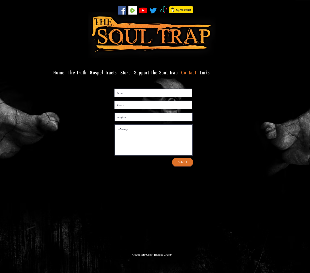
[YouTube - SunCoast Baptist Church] (143, 10)
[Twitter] (153, 10)
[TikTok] (163, 10)
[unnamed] (132, 10)
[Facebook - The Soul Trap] (122, 10)
